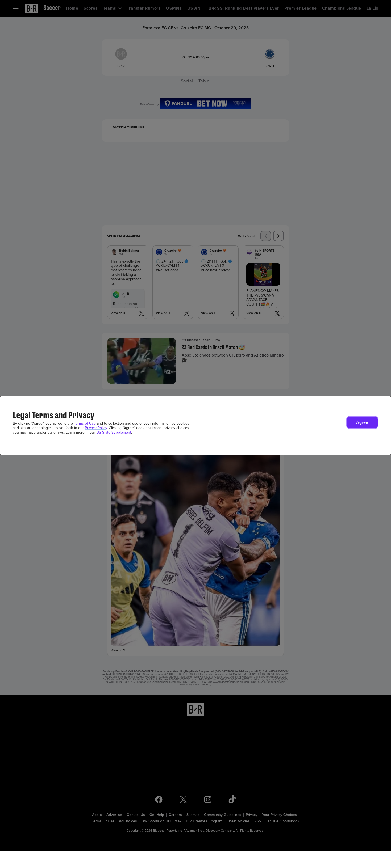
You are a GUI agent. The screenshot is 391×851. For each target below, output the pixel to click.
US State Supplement (113, 432)
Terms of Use (85, 423)
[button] (362, 422)
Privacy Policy (96, 428)
